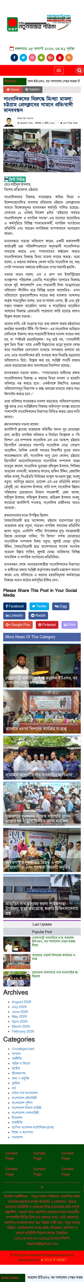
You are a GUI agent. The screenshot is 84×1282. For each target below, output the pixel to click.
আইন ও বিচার (21, 1063)
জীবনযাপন (18, 1073)
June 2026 (20, 1011)
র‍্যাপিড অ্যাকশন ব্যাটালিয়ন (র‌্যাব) (33, 1127)
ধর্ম (14, 1088)
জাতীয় (16, 1068)
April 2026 (20, 1021)
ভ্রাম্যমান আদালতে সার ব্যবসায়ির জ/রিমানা (38, 775)
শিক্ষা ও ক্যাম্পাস (22, 1132)
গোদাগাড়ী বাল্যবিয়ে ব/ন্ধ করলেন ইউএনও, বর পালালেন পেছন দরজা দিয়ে (41, 680)
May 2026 (19, 1016)
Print (71, 624)
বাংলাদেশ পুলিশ (22, 1103)
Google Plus (20, 624)
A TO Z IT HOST (53, 1260)
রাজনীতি (17, 1122)
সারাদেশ (34, 89)
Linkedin (16, 615)
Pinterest (48, 624)
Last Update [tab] (42, 924)
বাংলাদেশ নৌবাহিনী (24, 1098)
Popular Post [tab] (42, 932)
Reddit (39, 615)
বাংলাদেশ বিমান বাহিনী (26, 1107)
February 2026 (23, 1031)
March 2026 (21, 1026)
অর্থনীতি (17, 1058)
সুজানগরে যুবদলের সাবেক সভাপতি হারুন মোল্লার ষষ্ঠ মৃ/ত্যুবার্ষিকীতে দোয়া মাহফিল (37, 819)
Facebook (16, 606)
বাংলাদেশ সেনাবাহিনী (25, 1112)
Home (14, 89)
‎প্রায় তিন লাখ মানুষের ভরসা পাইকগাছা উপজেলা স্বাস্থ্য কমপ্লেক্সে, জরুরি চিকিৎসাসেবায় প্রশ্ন (41, 908)
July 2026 (19, 1007)
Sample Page (11, 1156)
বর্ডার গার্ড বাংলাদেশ (25, 1093)
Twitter (41, 606)
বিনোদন (17, 1117)
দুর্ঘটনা (16, 1083)
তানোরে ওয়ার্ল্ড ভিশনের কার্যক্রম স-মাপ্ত (36, 729)
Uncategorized (23, 1049)
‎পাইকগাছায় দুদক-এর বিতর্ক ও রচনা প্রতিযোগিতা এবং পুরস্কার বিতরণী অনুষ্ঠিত (37, 865)
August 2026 (21, 1002)
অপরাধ (16, 1053)
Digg (63, 606)
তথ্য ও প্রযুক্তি (20, 1078)
